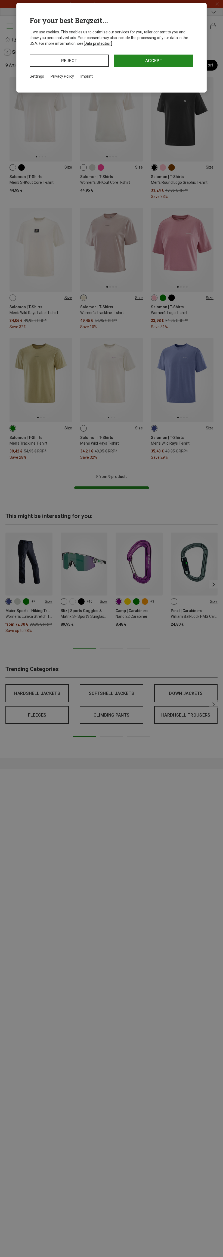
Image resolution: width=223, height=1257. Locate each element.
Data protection (98, 43)
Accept (153, 60)
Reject (69, 60)
